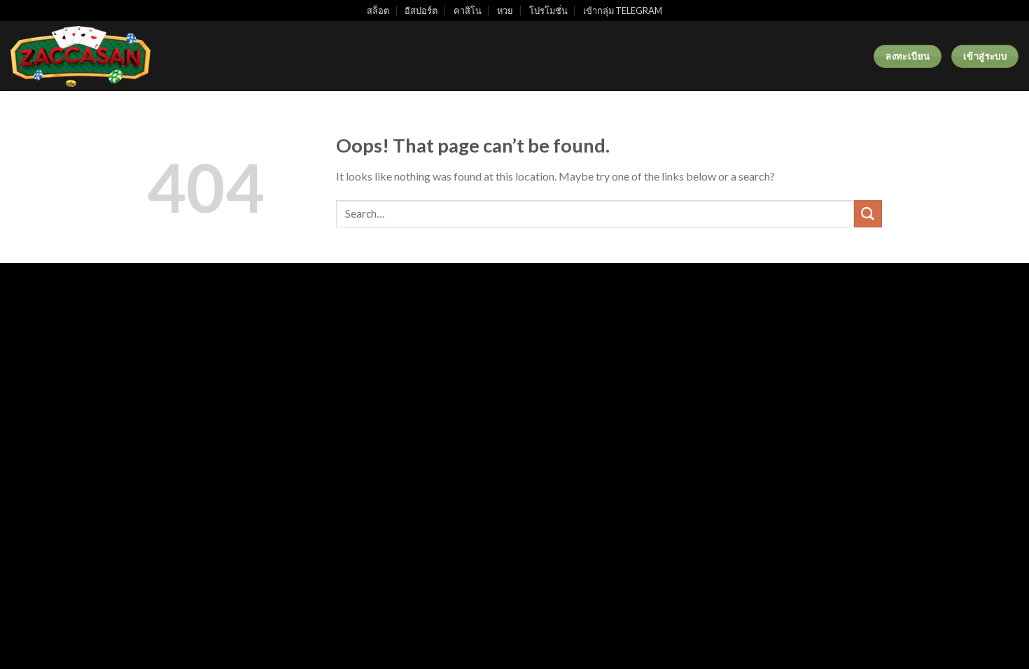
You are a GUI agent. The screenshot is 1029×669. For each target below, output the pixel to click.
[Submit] (868, 213)
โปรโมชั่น (548, 10)
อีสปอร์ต (421, 10)
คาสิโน (468, 10)
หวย (505, 10)
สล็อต (378, 10)
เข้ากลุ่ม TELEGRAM (622, 10)
